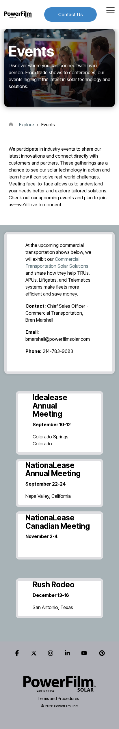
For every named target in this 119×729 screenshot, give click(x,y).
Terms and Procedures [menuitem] (58, 698)
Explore (26, 124)
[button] (110, 9)
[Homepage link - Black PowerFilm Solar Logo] (59, 689)
